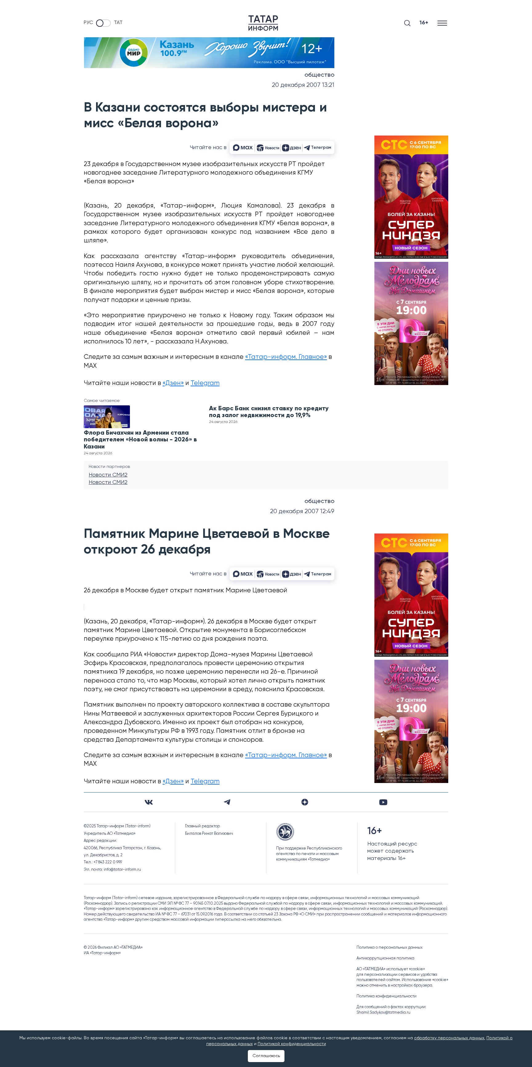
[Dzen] (304, 802)
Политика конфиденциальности (387, 996)
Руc (88, 22)
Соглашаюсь (266, 1056)
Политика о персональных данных (390, 948)
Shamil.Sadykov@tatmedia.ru (383, 1013)
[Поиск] (407, 23)
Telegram (205, 383)
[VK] (149, 802)
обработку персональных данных (449, 1038)
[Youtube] (383, 802)
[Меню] (442, 23)
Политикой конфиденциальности (292, 1044)
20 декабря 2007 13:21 (303, 85)
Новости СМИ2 (108, 475)
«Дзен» (173, 383)
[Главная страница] (263, 23)
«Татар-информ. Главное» (286, 357)
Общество (319, 75)
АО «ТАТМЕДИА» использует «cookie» (391, 969)
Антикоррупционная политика (385, 958)
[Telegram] (227, 802)
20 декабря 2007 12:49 (302, 511)
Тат (118, 22)
